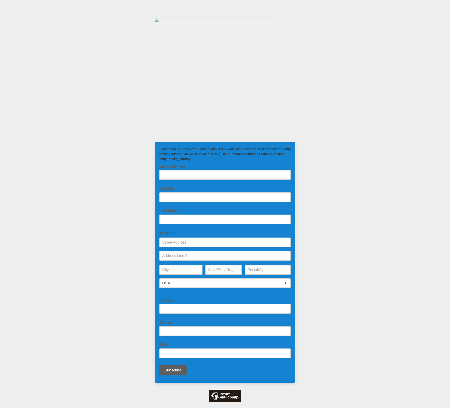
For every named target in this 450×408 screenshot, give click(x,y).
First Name (169, 189)
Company (168, 300)
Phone (165, 323)
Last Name (168, 211)
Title (163, 345)
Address (167, 233)
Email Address (173, 166)
